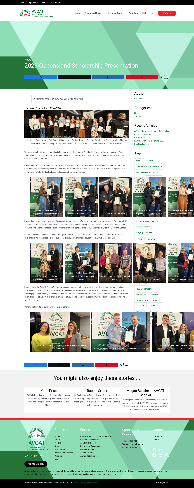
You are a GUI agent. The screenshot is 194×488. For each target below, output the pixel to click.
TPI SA (152, 306)
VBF (157, 311)
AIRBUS (139, 161)
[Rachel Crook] (97, 400)
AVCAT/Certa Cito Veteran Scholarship (151, 131)
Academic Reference (89, 443)
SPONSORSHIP (142, 300)
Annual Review (86, 453)
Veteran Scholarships (64, 453)
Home (57, 436)
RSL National (141, 283)
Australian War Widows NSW (149, 167)
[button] (175, 2)
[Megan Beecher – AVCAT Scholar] (145, 400)
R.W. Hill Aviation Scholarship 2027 (149, 141)
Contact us (158, 436)
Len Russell (139, 99)
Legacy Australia (144, 232)
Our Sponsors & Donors (132, 444)
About (57, 440)
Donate (156, 440)
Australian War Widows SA (147, 172)
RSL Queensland (144, 289)
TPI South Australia (143, 311)
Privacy (83, 483)
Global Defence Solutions (147, 221)
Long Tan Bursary (146, 239)
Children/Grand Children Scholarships (96, 436)
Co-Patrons (139, 137)
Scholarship (141, 295)
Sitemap (76, 483)
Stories (137, 116)
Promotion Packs (129, 447)
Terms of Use (92, 483)
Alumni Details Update (89, 456)
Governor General (143, 227)
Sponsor (154, 295)
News (27, 59)
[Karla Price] (48, 400)
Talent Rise (157, 300)
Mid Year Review (87, 449)
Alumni (150, 160)
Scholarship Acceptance (90, 446)
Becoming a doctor (142, 134)
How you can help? (130, 441)
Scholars (58, 456)
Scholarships (60, 449)
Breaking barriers (141, 144)
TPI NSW (140, 305)
